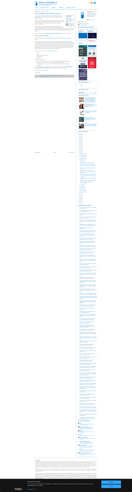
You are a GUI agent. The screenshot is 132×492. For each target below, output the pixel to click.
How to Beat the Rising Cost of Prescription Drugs (87, 390)
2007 (80, 201)
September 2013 (83, 158)
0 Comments (61, 75)
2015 (80, 149)
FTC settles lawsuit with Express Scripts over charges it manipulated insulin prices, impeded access (87, 234)
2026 (80, 133)
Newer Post (37, 152)
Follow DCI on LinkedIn (83, 21)
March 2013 (82, 189)
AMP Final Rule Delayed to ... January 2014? (87, 164)
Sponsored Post (45, 76)
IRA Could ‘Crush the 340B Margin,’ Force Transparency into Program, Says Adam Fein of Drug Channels (87, 326)
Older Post (71, 152)
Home (54, 152)
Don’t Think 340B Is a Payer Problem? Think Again (87, 207)
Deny (111, 486)
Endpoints (81, 430)
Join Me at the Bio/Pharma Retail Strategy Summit (88, 174)
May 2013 (82, 186)
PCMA (80, 434)
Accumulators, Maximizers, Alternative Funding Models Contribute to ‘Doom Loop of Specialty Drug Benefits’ (87, 387)
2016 (80, 148)
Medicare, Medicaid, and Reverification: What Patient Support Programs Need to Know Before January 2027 (91, 119)
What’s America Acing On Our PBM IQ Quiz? (86, 435)
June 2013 (82, 184)
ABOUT (36, 7)
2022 (80, 139)
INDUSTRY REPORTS (45, 7)
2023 (80, 137)
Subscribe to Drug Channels (84, 23)
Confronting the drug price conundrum (85, 227)
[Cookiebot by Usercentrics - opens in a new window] (18, 489)
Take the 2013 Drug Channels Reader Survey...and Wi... (86, 182)
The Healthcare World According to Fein (86, 400)
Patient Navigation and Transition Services (87, 170)
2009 (80, 198)
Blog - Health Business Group (84, 452)
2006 (80, 202)
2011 (80, 195)
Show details (30, 489)
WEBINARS (54, 7)
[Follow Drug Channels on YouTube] (79, 24)
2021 (80, 140)
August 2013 (82, 159)
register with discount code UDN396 (52, 33)
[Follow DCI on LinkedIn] (78, 21)
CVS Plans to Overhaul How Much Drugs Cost (87, 350)
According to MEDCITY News (66, 41)
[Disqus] (54, 98)
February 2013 (82, 190)
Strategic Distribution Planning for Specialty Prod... (88, 180)
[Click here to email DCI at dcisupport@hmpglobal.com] (87, 19)
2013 (80, 152)
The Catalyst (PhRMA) (83, 437)
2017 (80, 146)
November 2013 (83, 155)
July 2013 (82, 161)
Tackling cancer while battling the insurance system (88, 414)
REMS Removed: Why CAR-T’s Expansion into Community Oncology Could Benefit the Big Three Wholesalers (91, 105)
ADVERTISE (61, 7)
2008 (80, 199)
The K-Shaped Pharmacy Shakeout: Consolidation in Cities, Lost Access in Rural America (91, 111)
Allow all (111, 482)
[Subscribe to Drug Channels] (78, 23)
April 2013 (82, 187)
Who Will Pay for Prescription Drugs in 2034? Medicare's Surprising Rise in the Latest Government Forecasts (91, 125)
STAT (80, 423)
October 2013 (82, 156)
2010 (80, 196)
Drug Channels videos (83, 24)
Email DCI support (92, 19)
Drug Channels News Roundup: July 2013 (87, 162)
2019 (80, 143)
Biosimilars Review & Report (84, 441)
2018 (80, 145)
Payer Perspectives (82, 445)
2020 (80, 142)
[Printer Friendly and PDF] (37, 76)
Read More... (93, 16)
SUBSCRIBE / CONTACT (71, 7)
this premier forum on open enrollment (52, 48)
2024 (80, 136)
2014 (80, 151)
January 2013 (82, 192)
